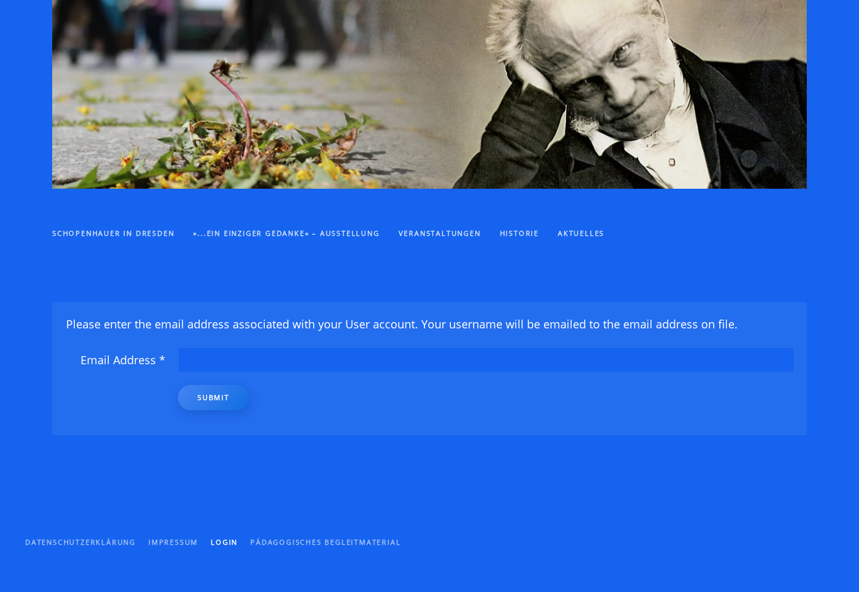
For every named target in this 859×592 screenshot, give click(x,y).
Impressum (173, 542)
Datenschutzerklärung (80, 542)
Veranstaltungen (440, 233)
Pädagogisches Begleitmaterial (325, 542)
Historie (519, 233)
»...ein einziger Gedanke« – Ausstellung (286, 233)
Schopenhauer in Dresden (113, 233)
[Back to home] (429, 94)
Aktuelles (581, 233)
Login (224, 542)
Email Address (122, 359)
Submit (213, 397)
